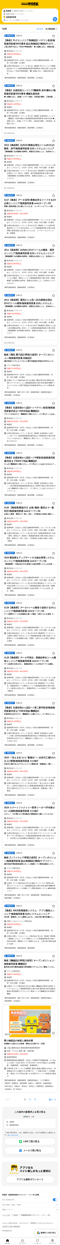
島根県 (15, 1215)
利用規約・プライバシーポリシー (41, 1223)
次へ (51, 1099)
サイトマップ (23, 1223)
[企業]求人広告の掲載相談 (11, 1226)
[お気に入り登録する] (54, 36)
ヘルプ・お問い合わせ (10, 1223)
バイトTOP (6, 1215)
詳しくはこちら (13, 1135)
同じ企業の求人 (9, 133)
